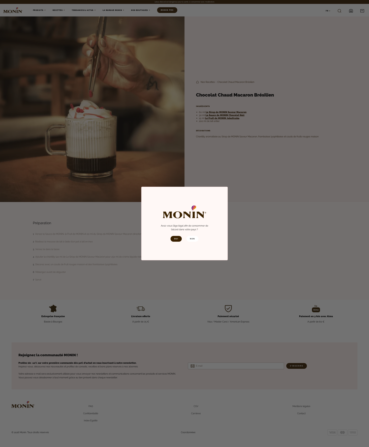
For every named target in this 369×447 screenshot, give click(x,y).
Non (192, 239)
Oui (176, 239)
